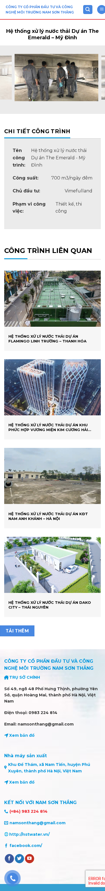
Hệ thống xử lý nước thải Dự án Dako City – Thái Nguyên (49, 604)
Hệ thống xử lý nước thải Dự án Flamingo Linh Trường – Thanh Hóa (47, 338)
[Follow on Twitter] (19, 859)
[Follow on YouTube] (29, 859)
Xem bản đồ (21, 735)
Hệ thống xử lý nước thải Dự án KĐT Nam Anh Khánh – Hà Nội (48, 516)
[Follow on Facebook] (9, 859)
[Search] (88, 9)
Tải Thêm (17, 631)
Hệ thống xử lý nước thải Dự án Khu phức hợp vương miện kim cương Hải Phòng (48, 427)
